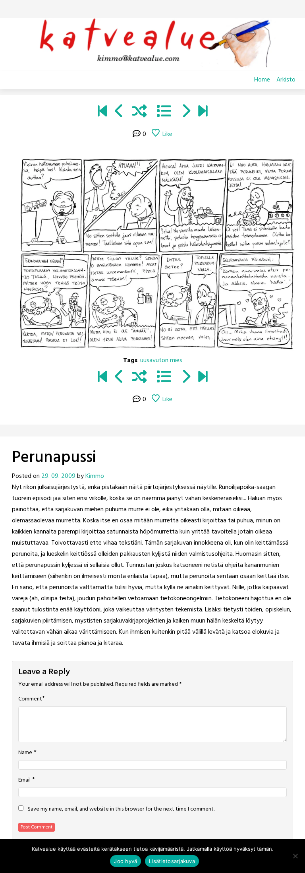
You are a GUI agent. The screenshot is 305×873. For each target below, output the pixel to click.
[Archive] (164, 112)
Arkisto (285, 80)
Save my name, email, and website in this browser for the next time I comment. (121, 809)
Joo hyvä (125, 861)
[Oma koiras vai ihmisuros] (202, 112)
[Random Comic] (139, 112)
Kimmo (94, 476)
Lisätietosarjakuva (172, 861)
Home (262, 80)
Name (25, 753)
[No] (295, 856)
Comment (30, 699)
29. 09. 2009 (58, 476)
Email (24, 780)
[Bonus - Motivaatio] (119, 112)
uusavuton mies (161, 360)
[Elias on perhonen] (102, 112)
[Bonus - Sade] (185, 112)
